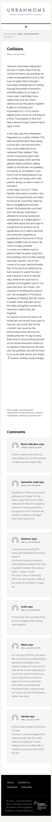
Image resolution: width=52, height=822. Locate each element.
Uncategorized (26, 410)
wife (39, 416)
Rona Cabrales (29, 444)
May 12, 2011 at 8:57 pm (30, 542)
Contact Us (24, 782)
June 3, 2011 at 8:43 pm (30, 485)
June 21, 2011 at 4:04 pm (31, 447)
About (10, 782)
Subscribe (26, 787)
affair (22, 413)
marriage (23, 416)
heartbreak (12, 416)
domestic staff (29, 482)
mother (32, 416)
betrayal (30, 413)
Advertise (12, 787)
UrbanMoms (26, 11)
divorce (39, 413)
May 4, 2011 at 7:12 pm (30, 720)
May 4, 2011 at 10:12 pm (30, 648)
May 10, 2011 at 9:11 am (30, 610)
